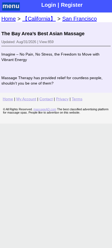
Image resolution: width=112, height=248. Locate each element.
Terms (77, 99)
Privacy (62, 99)
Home (8, 19)
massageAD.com (44, 109)
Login (48, 5)
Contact (46, 99)
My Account (26, 99)
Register (72, 5)
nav (12, 6)
